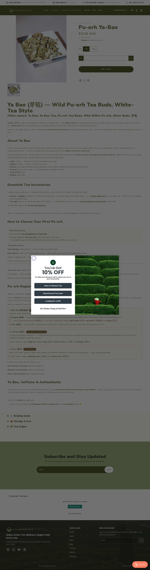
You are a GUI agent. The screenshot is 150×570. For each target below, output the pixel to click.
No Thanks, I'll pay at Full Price (53, 309)
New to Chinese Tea (53, 286)
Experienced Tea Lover (53, 293)
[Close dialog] (34, 258)
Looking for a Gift (53, 301)
